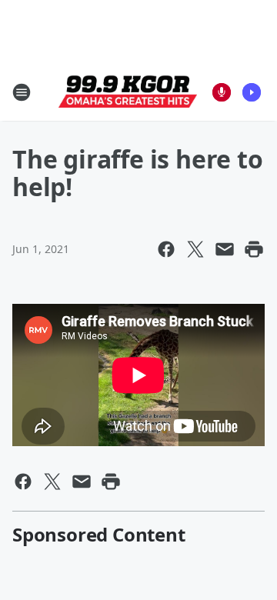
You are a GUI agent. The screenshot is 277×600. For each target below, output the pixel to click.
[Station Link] (127, 92)
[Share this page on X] (195, 249)
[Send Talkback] (221, 92)
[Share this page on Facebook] (166, 249)
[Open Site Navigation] (21, 92)
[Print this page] (254, 249)
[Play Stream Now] (251, 92)
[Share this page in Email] (224, 249)
